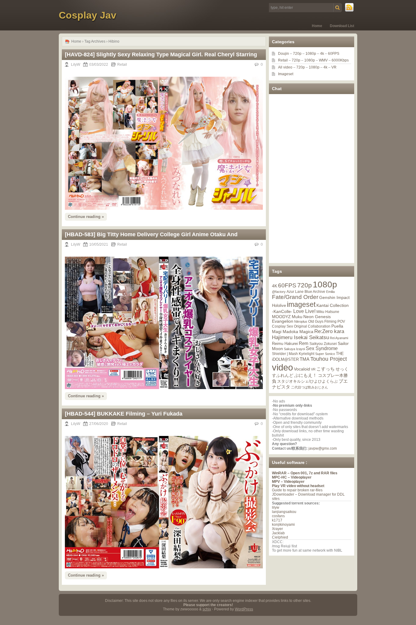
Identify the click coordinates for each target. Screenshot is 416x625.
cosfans (278, 516)
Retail (122, 64)
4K (274, 285)
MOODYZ (281, 316)
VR (334, 67)
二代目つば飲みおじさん (309, 387)
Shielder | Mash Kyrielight (293, 354)
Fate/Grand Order (295, 297)
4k (322, 53)
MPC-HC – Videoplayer (292, 477)
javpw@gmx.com (322, 448)
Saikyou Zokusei (323, 344)
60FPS (333, 53)
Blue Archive (315, 291)
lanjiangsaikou (284, 512)
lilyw (275, 507)
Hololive (279, 305)
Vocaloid (302, 369)
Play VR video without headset (298, 486)
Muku (297, 316)
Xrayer (277, 529)
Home (317, 26)
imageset (301, 304)
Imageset (285, 74)
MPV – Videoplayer (288, 481)
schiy (207, 609)
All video (285, 67)
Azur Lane (295, 292)
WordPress (244, 609)
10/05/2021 (98, 244)
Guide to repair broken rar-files (297, 490)
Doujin (283, 53)
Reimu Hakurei (285, 344)
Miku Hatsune (327, 312)
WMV (323, 60)
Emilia (330, 291)
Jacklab (278, 533)
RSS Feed (349, 7)
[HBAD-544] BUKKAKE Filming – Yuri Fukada (123, 414)
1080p (310, 53)
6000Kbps (340, 60)
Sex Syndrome (322, 348)
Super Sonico (325, 354)
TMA (304, 359)
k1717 (277, 520)
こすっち (325, 369)
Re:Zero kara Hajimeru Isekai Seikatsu (308, 334)
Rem (303, 343)
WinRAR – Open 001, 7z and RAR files (304, 473)
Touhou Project (328, 359)
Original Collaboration (312, 326)
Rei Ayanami (339, 338)
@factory (279, 291)
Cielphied (280, 537)
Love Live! (304, 311)
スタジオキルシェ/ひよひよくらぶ (307, 381)
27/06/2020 (98, 424)
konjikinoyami (283, 524)
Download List (342, 26)
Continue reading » (86, 216)
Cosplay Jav (87, 15)
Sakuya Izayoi (294, 349)
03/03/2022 (98, 64)
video (282, 367)
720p (297, 53)
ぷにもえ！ (305, 375)
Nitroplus (300, 321)
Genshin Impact (334, 297)
